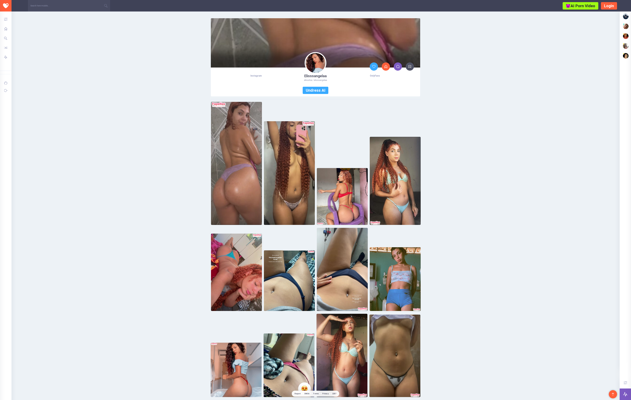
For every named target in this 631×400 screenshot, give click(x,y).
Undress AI (315, 90)
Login (609, 6)
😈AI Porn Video (580, 6)
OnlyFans (375, 75)
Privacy (325, 394)
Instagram (256, 75)
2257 (334, 394)
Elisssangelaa (315, 76)
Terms (316, 394)
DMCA (307, 394)
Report (298, 394)
